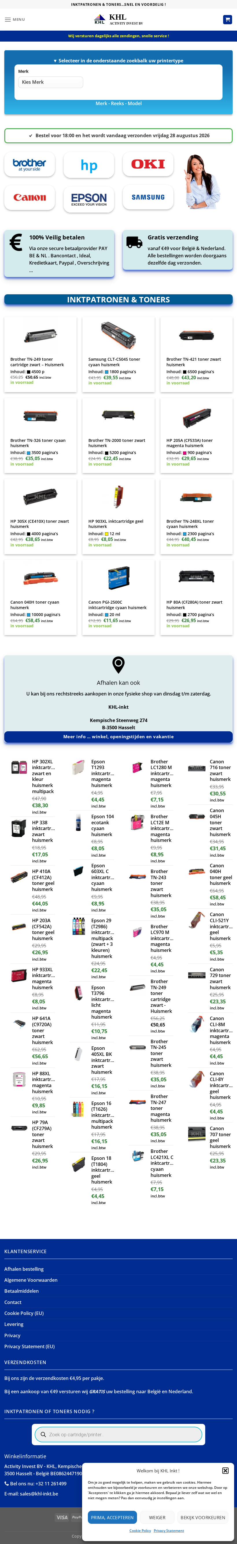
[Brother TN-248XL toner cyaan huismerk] (196, 497)
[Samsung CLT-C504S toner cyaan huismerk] (118, 335)
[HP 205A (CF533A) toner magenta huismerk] (196, 416)
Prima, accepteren (112, 1517)
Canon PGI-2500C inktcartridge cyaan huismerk (117, 605)
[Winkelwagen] (227, 19)
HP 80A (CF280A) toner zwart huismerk (194, 605)
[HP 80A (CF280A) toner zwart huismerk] (196, 578)
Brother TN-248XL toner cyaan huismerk (190, 524)
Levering (13, 1324)
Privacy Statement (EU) (29, 1346)
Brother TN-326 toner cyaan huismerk (38, 443)
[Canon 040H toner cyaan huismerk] (40, 578)
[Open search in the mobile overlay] (118, 1434)
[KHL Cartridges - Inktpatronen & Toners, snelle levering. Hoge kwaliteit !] (118, 19)
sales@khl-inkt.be (39, 1494)
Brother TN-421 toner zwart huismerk (193, 362)
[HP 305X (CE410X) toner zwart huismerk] (40, 497)
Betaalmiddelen (21, 1291)
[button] (225, 1471)
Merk (23, 71)
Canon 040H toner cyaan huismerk (34, 605)
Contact (12, 1302)
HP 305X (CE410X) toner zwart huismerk (39, 524)
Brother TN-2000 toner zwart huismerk (116, 443)
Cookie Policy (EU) (24, 1313)
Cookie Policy (140, 1530)
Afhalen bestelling (24, 1269)
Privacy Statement (169, 1530)
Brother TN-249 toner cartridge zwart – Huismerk (37, 362)
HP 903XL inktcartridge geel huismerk (115, 524)
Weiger (157, 1517)
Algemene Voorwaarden (31, 1280)
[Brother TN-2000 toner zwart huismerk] (118, 416)
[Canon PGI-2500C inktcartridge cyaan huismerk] (118, 578)
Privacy (12, 1335)
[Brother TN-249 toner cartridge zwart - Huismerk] (40, 335)
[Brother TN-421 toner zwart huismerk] (196, 335)
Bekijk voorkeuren (203, 1517)
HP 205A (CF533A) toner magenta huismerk (189, 443)
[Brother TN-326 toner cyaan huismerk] (40, 416)
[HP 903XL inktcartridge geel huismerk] (118, 497)
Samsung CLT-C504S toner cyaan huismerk (114, 362)
